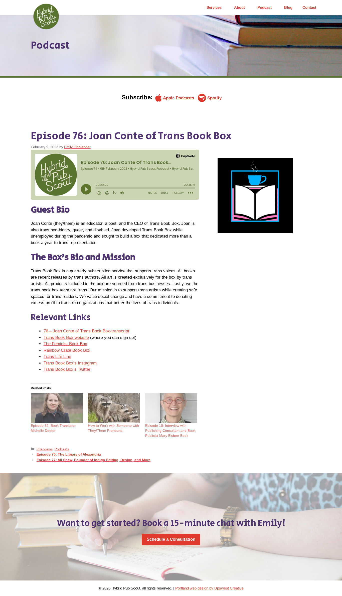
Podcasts (62, 449)
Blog (288, 7)
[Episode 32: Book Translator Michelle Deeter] (57, 408)
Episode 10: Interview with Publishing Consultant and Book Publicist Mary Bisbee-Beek (170, 431)
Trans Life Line (57, 356)
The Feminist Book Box (65, 343)
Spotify (214, 98)
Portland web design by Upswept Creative (209, 588)
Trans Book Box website (66, 337)
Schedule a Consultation (171, 539)
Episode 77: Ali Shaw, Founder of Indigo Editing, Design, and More (93, 460)
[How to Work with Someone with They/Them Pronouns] (114, 408)
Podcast (264, 7)
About (239, 7)
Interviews (45, 449)
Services (214, 7)
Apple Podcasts (178, 98)
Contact (309, 7)
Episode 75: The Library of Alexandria (69, 454)
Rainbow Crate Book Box (67, 350)
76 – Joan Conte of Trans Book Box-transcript (86, 331)
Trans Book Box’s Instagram (70, 363)
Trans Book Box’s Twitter (67, 369)
